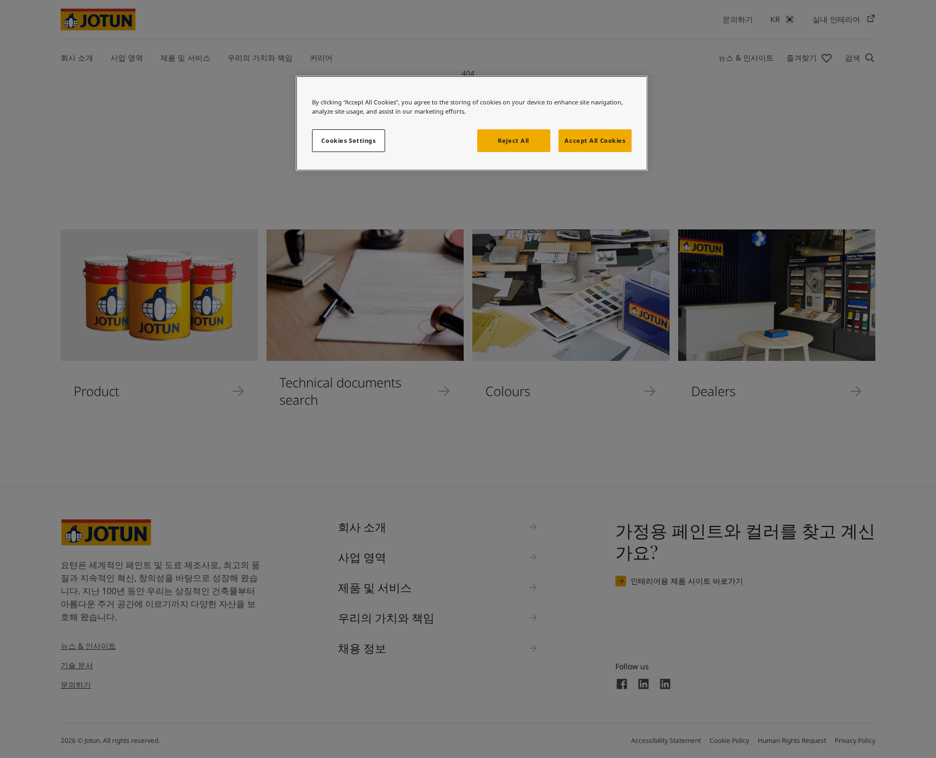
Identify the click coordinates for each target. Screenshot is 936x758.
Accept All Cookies (594, 140)
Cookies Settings (348, 140)
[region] (472, 123)
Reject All (513, 140)
